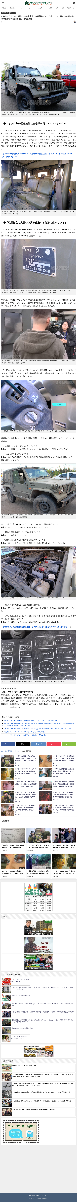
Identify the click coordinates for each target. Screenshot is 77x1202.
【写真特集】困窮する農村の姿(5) (22, 1028)
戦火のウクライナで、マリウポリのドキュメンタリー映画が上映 (25, 732)
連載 (57, 8)
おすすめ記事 (5, 12)
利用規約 (32, 1195)
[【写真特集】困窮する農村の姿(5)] (6, 1030)
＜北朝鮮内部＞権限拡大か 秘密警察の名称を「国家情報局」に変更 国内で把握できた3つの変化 (43, 1012)
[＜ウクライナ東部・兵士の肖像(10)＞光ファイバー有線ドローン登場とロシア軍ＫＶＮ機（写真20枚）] (6, 1006)
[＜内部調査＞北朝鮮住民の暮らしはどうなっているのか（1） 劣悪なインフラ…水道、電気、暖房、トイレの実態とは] (6, 990)
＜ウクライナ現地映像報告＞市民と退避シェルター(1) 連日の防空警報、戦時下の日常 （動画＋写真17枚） (38, 728)
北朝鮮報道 (12, 8)
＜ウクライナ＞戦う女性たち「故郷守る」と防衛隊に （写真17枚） (25, 735)
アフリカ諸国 (48, 8)
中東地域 (39, 8)
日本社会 (4, 8)
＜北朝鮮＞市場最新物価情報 (21, 995)
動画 (63, 8)
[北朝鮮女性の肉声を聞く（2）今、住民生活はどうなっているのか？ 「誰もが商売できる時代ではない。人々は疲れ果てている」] (6, 1022)
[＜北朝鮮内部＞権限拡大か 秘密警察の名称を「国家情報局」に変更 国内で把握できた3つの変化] (6, 1014)
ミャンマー (22, 8)
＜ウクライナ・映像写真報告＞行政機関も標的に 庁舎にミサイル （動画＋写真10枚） (31, 720)
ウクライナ (31, 8)
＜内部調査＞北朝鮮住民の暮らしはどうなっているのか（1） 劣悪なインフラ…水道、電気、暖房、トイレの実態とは (43, 988)
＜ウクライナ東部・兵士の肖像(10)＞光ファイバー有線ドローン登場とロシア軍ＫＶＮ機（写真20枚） (42, 1004)
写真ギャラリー (71, 8)
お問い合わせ (44, 1195)
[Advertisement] (38, 44)
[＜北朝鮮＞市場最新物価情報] (6, 998)
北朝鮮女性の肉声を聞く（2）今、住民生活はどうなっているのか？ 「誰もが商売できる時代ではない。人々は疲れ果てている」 (43, 1021)
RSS (37, 1195)
